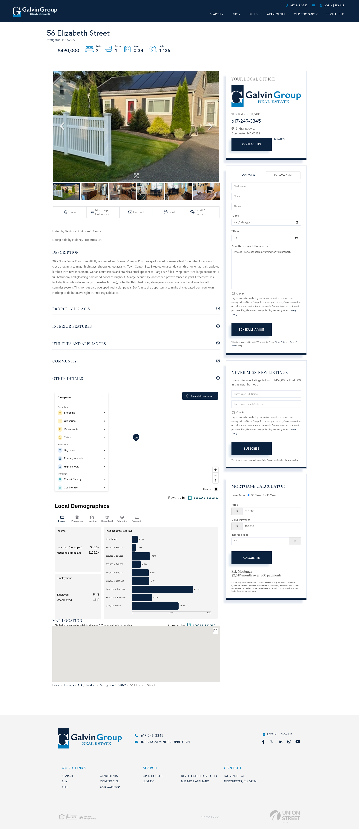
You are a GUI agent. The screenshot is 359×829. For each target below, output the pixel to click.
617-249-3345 (299, 5)
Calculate (251, 558)
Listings (69, 685)
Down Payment (240, 519)
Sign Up (339, 5)
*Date (235, 215)
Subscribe (251, 448)
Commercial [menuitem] (109, 781)
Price (234, 504)
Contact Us (251, 144)
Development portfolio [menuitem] (199, 776)
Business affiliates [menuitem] (195, 781)
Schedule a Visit (283, 175)
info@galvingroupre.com (165, 742)
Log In (328, 5)
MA (80, 685)
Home (56, 685)
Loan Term (238, 495)
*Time (235, 231)
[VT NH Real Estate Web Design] (260, 816)
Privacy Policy (280, 342)
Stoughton (107, 685)
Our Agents (280, 139)
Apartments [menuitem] (276, 14)
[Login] (284, 5)
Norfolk (91, 685)
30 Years (256, 495)
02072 (122, 685)
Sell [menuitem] (252, 14)
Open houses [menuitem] (152, 776)
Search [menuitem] (215, 14)
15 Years (271, 495)
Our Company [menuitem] (304, 14)
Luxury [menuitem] (148, 781)
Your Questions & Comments (249, 246)
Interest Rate (239, 534)
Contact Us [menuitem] (335, 14)
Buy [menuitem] (235, 14)
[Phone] (279, 5)
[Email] (281, 5)
